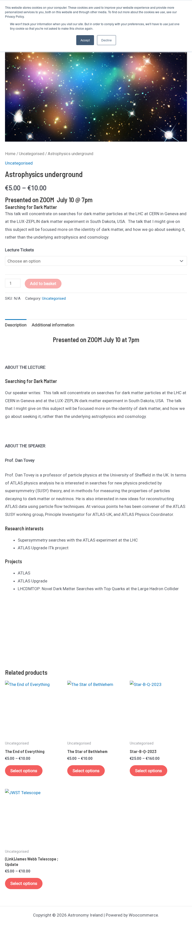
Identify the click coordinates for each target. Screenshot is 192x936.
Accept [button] (85, 40)
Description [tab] (15, 324)
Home (10, 153)
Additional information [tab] (53, 324)
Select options (23, 770)
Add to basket (43, 283)
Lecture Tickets (19, 249)
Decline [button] (106, 40)
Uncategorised (31, 153)
